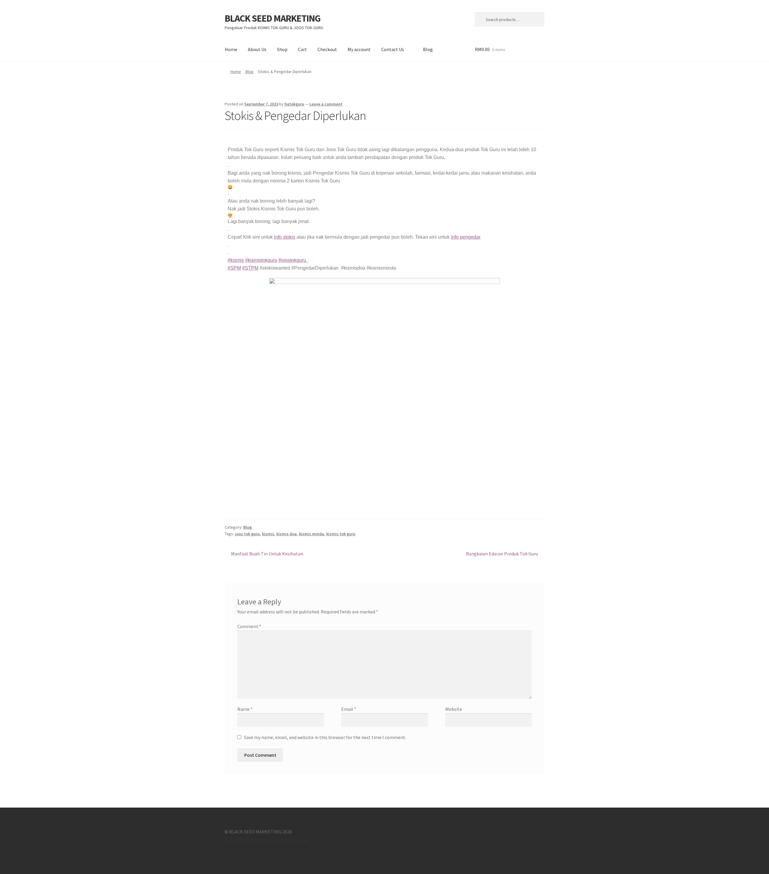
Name (245, 709)
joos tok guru (247, 533)
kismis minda (311, 533)
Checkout (327, 49)
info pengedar (465, 237)
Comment (249, 626)
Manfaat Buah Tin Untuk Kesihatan (267, 553)
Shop (282, 49)
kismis (268, 533)
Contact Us (392, 49)
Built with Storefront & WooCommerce (265, 839)
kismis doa (286, 533)
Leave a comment (325, 104)
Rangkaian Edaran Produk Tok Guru (502, 553)
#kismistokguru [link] (261, 260)
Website (453, 709)
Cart (302, 49)
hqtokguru (294, 104)
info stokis (284, 237)
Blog (428, 49)
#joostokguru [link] (293, 260)
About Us (257, 49)
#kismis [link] (236, 260)
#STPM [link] (250, 267)
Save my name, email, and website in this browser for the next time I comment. (325, 737)
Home (231, 49)
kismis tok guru (340, 533)
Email (348, 709)
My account (359, 49)
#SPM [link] (234, 267)
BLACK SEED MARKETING (273, 18)
